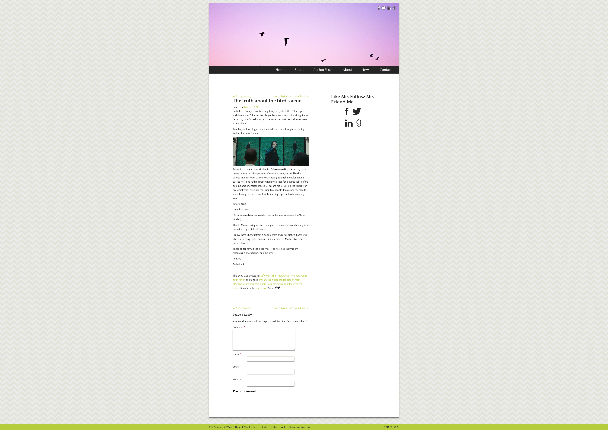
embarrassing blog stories (272, 279)
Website (237, 379)
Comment (239, 327)
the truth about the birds (285, 284)
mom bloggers (251, 284)
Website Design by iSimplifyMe (295, 427)
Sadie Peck (266, 284)
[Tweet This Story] (278, 288)
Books (299, 70)
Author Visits (323, 70)
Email (236, 366)
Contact (386, 70)
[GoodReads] (394, 9)
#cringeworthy (242, 96)
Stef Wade (265, 275)
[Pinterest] (391, 427)
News (365, 70)
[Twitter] (383, 9)
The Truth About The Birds (285, 275)
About (347, 70)
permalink (261, 288)
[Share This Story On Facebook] (276, 288)
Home (280, 70)
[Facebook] (378, 9)
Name (237, 354)
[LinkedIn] (389, 9)
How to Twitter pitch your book (290, 96)
